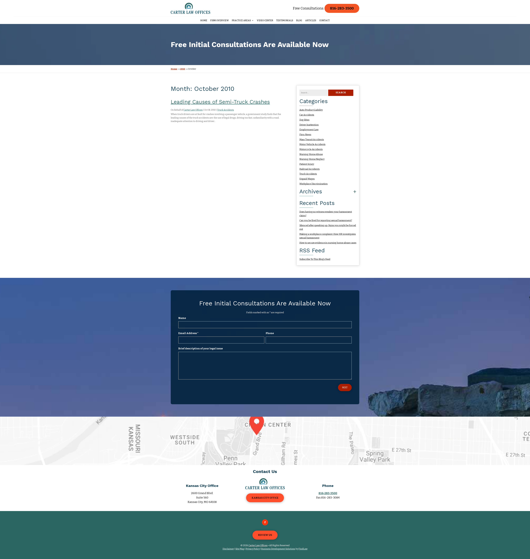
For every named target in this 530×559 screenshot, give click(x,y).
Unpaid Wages (307, 178)
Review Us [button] (265, 535)
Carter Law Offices (193, 110)
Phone (270, 333)
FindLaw (303, 549)
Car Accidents (306, 114)
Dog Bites (304, 119)
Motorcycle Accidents (311, 149)
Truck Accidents (225, 110)
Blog (299, 20)
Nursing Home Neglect (311, 159)
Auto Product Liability (311, 109)
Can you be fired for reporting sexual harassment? (325, 220)
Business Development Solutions (278, 549)
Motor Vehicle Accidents (312, 144)
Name (182, 318)
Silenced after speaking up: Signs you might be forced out (327, 227)
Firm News (305, 134)
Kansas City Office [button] (265, 497)
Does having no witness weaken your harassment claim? (325, 213)
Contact (324, 20)
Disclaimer (228, 549)
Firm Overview (219, 20)
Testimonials (284, 20)
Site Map (239, 549)
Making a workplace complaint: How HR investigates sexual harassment (327, 236)
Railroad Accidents (309, 169)
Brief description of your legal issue (200, 348)
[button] (527, 539)
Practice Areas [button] (241, 20)
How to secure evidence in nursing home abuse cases (327, 242)
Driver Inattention (309, 124)
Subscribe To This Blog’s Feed (314, 259)
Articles (310, 20)
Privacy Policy (253, 549)
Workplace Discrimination (313, 183)
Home (203, 20)
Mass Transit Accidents (311, 139)
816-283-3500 (342, 8)
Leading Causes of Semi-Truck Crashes (220, 102)
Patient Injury (306, 164)
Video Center (265, 20)
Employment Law (309, 129)
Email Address (188, 333)
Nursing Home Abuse (311, 154)
